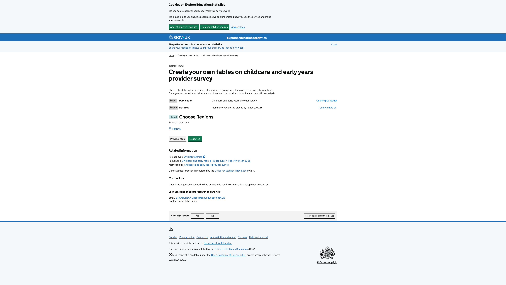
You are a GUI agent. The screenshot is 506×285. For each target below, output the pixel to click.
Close (334, 44)
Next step (194, 138)
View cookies (238, 26)
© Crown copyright (327, 262)
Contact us (202, 237)
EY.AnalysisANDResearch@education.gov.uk (200, 197)
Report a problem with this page (319, 216)
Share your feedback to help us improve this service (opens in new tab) (206, 47)
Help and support (258, 237)
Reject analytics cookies (215, 26)
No (215, 216)
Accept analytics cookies (183, 26)
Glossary (242, 237)
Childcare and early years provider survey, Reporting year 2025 (216, 160)
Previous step (177, 138)
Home (171, 55)
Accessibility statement (223, 237)
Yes (200, 216)
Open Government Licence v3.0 (228, 254)
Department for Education (218, 243)
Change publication (326, 100)
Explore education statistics (247, 38)
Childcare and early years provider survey (206, 164)
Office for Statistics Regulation (231, 170)
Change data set (328, 107)
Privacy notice (186, 237)
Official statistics (194, 156)
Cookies (173, 237)
